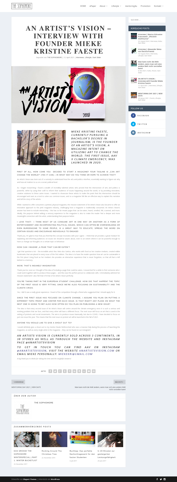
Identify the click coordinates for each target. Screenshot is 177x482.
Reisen (154, 71)
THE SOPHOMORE (54, 57)
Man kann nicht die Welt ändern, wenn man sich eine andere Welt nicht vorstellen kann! (150, 65)
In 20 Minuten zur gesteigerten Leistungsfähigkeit (107, 454)
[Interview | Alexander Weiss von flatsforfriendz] (134, 51)
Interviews (80, 57)
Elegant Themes (29, 479)
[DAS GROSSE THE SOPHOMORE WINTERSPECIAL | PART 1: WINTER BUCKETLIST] (26, 439)
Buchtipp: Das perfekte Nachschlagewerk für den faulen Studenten (82, 454)
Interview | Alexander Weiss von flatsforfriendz (149, 50)
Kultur (160, 41)
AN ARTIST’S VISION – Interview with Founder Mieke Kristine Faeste (150, 81)
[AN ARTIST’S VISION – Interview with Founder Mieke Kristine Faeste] (134, 80)
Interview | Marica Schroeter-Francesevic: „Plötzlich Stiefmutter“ (150, 36)
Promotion (145, 6)
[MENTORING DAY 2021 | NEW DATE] (134, 95)
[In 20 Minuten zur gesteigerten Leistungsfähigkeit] (110, 439)
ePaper (93, 6)
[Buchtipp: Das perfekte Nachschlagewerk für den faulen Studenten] (82, 439)
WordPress (55, 479)
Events (152, 98)
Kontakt (157, 6)
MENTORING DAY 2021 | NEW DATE (150, 94)
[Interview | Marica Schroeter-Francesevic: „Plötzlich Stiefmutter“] (134, 36)
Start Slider (96, 57)
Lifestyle (115, 6)
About (102, 6)
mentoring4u (131, 6)
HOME (83, 6)
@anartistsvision (32, 350)
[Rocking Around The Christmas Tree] (54, 439)
